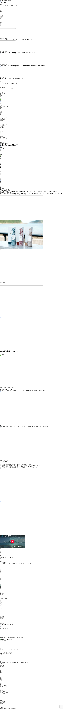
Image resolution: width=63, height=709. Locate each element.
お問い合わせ (2, 139)
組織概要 (1, 695)
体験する (1, 672)
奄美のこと (2, 665)
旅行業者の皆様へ (3, 701)
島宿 (1, 678)
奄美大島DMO (2, 700)
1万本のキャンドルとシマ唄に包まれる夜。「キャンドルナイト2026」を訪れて (17, 39)
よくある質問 (2, 693)
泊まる (1, 670)
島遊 (1, 679)
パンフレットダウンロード (4, 692)
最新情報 (1, 690)
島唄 (1, 680)
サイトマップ (2, 137)
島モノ (1, 683)
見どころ (1, 669)
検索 (12, 88)
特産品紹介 (2, 666)
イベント (1, 689)
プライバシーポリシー (4, 138)
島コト (1, 684)
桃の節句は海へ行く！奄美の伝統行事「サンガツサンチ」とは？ (13, 78)
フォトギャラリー (3, 691)
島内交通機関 (2, 687)
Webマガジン (2, 674)
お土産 (1, 673)
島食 (1, 676)
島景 (1, 677)
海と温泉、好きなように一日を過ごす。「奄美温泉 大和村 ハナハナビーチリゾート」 (18, 52)
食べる (1, 671)
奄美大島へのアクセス (4, 686)
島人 (1, 682)
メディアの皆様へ (3, 702)
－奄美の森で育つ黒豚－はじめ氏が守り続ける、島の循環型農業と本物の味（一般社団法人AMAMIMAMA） (23, 65)
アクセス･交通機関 (3, 685)
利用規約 (1, 136)
